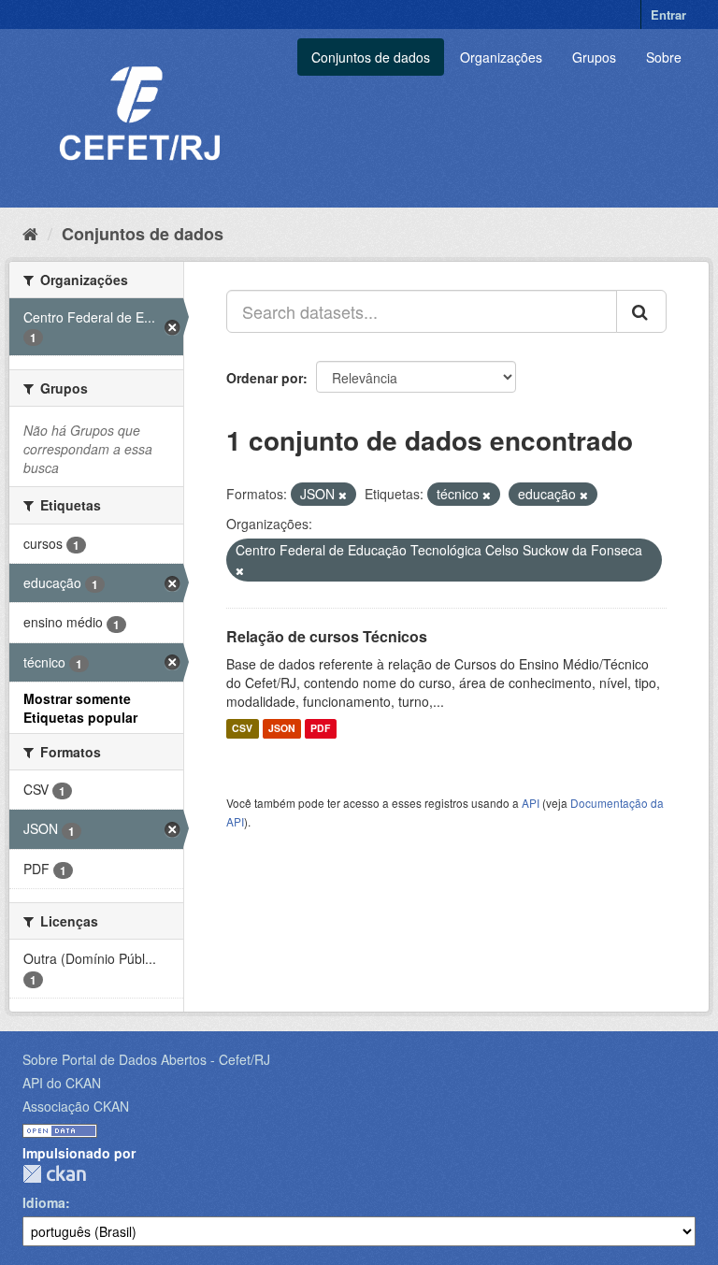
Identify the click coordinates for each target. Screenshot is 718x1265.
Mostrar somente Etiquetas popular (80, 707)
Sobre (664, 57)
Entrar (668, 14)
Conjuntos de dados (370, 57)
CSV (242, 729)
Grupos (594, 57)
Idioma (43, 1202)
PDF (320, 729)
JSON (281, 729)
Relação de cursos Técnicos (326, 636)
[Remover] (342, 494)
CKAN (54, 1174)
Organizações (501, 57)
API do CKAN (61, 1082)
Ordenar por (264, 377)
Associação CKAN (75, 1106)
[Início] (30, 233)
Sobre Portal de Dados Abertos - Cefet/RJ (146, 1059)
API (530, 803)
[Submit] (641, 311)
